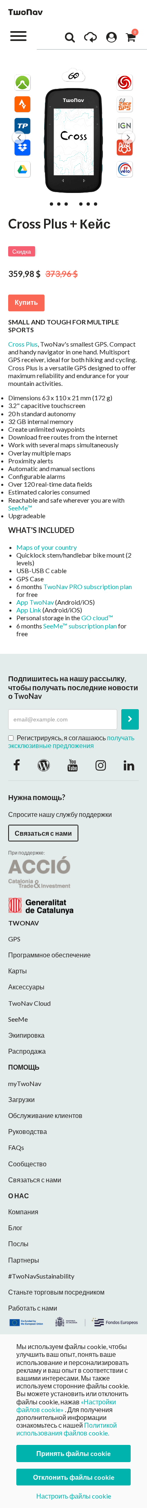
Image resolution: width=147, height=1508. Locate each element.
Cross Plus (23, 344)
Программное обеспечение (49, 955)
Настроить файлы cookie (73, 1496)
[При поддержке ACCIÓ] (41, 884)
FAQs (16, 1147)
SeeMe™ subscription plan (80, 626)
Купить (26, 302)
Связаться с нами (43, 833)
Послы (18, 1243)
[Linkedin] (129, 764)
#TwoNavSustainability (41, 1276)
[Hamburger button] (18, 35)
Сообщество (27, 1164)
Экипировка (26, 1035)
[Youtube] (72, 764)
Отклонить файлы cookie (73, 1477)
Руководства (27, 1131)
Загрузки (21, 1099)
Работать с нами (32, 1308)
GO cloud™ (97, 617)
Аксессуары (26, 987)
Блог (15, 1227)
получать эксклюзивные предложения (71, 741)
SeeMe (18, 1019)
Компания (23, 1211)
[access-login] (111, 39)
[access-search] (70, 39)
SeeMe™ (20, 508)
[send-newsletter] (130, 719)
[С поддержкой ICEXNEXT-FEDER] (73, 1320)
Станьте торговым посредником (56, 1292)
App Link (28, 610)
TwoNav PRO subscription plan (87, 586)
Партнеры (23, 1260)
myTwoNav (24, 1083)
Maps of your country (46, 547)
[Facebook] (16, 764)
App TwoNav (35, 602)
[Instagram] (101, 764)
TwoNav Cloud (29, 1003)
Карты (17, 971)
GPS (14, 939)
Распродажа (27, 1051)
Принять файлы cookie (73, 1453)
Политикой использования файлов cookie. (66, 1429)
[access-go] (90, 39)
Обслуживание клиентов (45, 1115)
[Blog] (44, 764)
